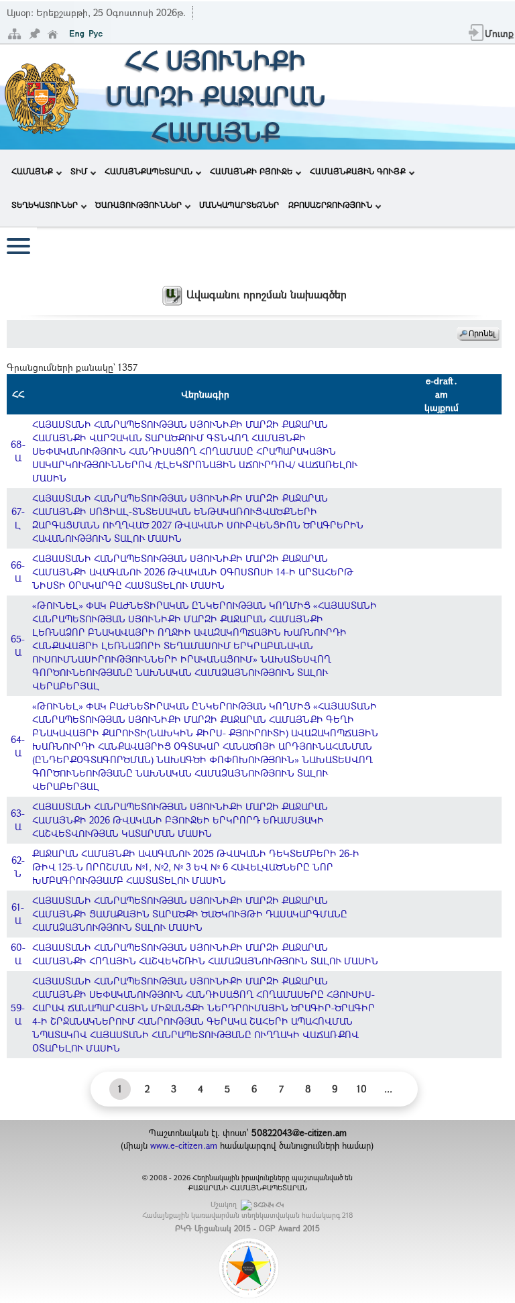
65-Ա (18, 645)
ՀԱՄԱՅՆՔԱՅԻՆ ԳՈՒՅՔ (358, 171)
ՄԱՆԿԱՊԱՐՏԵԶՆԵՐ (239, 204)
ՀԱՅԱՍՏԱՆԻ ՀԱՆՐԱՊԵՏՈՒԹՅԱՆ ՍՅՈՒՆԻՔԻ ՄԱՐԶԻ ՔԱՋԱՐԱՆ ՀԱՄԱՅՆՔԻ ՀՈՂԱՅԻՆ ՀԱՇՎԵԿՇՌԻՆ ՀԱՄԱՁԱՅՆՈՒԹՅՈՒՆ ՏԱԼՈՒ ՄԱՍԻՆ (205, 954)
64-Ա (18, 746)
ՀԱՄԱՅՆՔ (32, 171)
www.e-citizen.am (183, 1145)
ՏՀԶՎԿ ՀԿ (268, 1204)
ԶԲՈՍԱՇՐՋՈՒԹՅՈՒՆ (330, 204)
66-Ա (18, 572)
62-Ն (18, 867)
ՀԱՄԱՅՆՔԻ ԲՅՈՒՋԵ (251, 171)
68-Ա (18, 451)
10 (362, 1088)
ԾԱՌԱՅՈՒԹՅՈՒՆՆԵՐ (138, 204)
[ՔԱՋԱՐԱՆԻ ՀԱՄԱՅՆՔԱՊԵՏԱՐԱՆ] (40, 95)
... (388, 1088)
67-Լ (18, 518)
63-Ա (18, 820)
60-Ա (18, 954)
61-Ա (17, 914)
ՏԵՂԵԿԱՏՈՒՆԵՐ (44, 204)
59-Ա (18, 1014)
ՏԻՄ (78, 171)
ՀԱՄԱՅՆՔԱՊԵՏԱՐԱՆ (148, 171)
